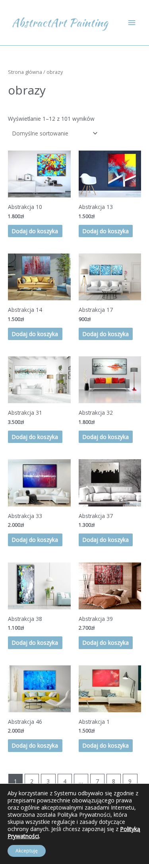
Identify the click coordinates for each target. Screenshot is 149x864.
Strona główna (25, 72)
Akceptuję (26, 850)
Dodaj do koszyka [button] (35, 231)
